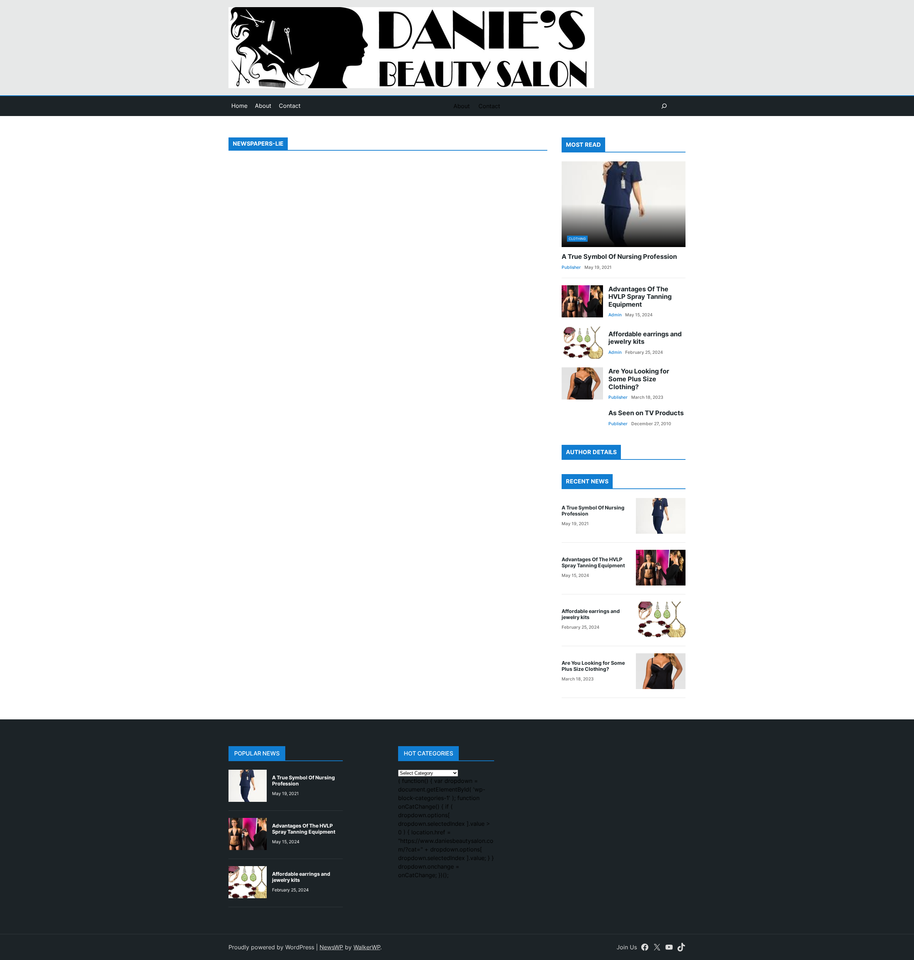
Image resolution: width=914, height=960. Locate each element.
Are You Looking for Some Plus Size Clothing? (638, 378)
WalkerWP (366, 947)
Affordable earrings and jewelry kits (645, 338)
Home (239, 105)
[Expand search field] (664, 106)
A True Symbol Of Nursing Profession (619, 256)
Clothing (577, 239)
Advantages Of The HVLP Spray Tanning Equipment (640, 296)
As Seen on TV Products (646, 413)
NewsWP (331, 947)
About (263, 105)
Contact (290, 105)
